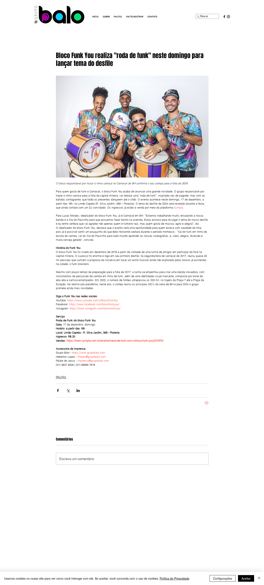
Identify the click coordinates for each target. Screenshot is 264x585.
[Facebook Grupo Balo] (224, 17)
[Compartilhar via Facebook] (58, 390)
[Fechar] (259, 578)
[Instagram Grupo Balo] (228, 17)
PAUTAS (61, 377)
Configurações (222, 578)
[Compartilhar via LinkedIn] (78, 390)
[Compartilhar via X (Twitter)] (68, 390)
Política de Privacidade (174, 578)
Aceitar (246, 578)
